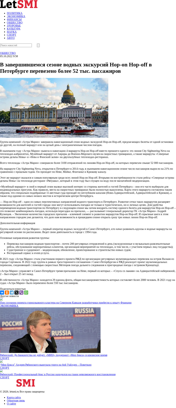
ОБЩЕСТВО (15, 22)
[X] (16, 292)
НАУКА (12, 31)
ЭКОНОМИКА (16, 16)
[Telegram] (12, 292)
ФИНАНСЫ (14, 19)
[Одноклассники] (7, 292)
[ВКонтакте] (2, 292)
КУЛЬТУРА (13, 28)
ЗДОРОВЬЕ (14, 25)
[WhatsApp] (26, 292)
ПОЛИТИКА (15, 13)
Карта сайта (14, 397)
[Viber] (21, 292)
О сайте (11, 403)
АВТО (11, 37)
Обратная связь (16, 400)
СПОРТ (11, 34)
